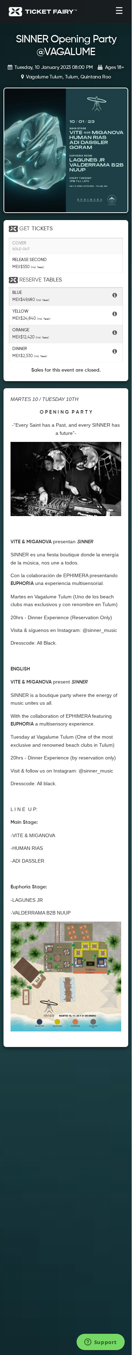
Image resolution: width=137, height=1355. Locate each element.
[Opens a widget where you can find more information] (100, 1342)
